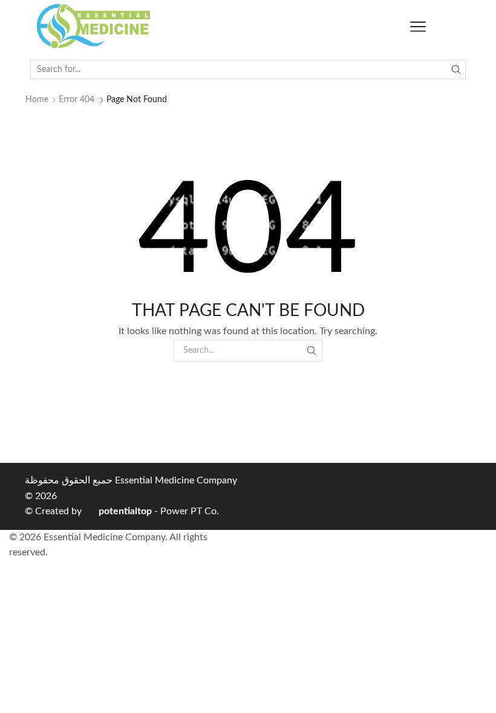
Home (36, 99)
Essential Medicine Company (176, 480)
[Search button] (456, 69)
